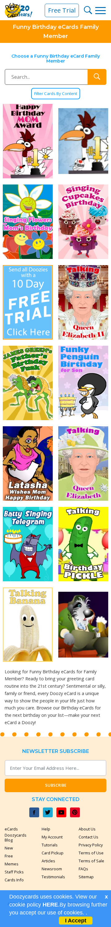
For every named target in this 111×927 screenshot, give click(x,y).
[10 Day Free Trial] (28, 302)
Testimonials (53, 876)
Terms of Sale (91, 860)
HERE (50, 905)
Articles (48, 860)
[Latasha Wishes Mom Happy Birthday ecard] (28, 463)
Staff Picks (14, 871)
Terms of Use (91, 852)
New (9, 847)
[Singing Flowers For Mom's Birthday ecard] (28, 221)
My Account (52, 836)
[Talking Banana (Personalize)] (28, 624)
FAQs (83, 868)
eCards (11, 828)
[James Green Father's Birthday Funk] (28, 383)
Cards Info (14, 879)
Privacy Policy (91, 844)
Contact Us (88, 836)
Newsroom (52, 868)
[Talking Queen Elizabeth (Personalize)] (83, 463)
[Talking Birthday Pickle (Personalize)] (83, 544)
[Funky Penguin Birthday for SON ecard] (83, 383)
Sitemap (86, 876)
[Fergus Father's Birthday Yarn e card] (83, 624)
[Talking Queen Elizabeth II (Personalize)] (83, 302)
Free (9, 855)
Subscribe (55, 785)
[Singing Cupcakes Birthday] (83, 221)
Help (46, 828)
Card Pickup (53, 852)
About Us (87, 828)
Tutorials (50, 844)
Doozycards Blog (16, 837)
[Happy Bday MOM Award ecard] (28, 141)
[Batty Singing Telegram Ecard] (28, 544)
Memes (11, 863)
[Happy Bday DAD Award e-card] (83, 141)
